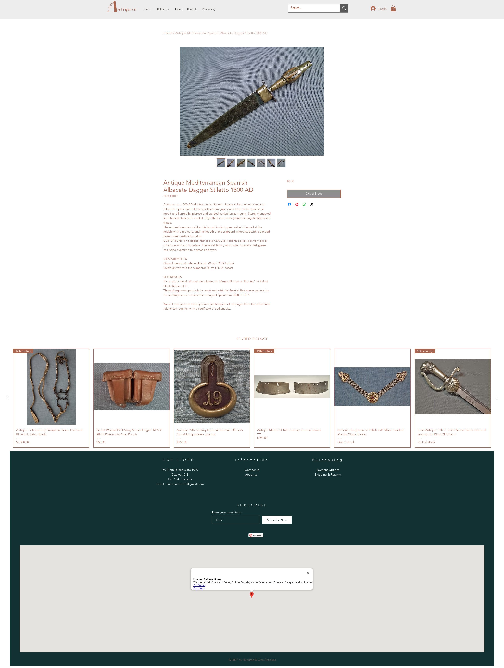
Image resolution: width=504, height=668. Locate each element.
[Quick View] (132, 387)
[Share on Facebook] (289, 204)
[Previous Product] (7, 398)
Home (167, 33)
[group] (252, 398)
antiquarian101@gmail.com (185, 484)
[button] (393, 8)
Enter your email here (226, 512)
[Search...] (344, 8)
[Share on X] (311, 204)
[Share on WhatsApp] (304, 204)
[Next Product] (496, 398)
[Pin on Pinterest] (297, 204)
